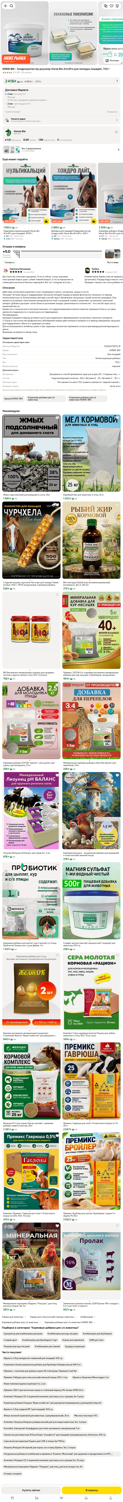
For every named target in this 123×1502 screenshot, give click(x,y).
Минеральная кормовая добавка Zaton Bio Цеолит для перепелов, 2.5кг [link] (89, 764)
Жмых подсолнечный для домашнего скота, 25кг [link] (26, 495)
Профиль (110, 1498)
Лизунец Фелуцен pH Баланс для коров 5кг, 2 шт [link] (26, 853)
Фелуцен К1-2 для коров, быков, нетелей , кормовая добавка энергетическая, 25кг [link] (28, 1124)
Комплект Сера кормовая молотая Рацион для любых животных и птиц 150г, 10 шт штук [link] (89, 1034)
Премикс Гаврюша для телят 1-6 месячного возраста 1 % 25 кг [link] (90, 1124)
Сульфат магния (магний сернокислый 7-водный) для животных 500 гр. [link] (89, 944)
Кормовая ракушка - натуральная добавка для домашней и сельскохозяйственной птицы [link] (91, 854)
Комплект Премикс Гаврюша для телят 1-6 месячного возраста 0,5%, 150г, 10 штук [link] (29, 1214)
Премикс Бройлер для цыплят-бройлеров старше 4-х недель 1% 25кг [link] (89, 1214)
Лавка (37, 1498)
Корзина (86, 1498)
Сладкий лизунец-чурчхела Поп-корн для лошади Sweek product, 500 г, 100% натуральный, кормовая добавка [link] (30, 583)
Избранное (61, 1498)
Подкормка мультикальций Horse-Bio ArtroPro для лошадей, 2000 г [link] (21, 232)
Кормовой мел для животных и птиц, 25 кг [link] (83, 495)
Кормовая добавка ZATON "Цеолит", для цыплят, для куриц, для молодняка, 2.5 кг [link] (29, 764)
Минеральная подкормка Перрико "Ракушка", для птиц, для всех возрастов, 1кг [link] (30, 1304)
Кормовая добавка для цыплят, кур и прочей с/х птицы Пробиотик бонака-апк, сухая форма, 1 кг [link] (30, 944)
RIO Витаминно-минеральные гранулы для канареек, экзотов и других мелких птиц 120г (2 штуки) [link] (28, 673)
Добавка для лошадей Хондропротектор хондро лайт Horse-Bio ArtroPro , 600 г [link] (71, 232)
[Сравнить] (106, 6)
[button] (16, 59)
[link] (23, 1333)
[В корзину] (46, 221)
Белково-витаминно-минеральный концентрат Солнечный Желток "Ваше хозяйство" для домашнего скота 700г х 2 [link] (29, 1034)
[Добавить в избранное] (111, 6)
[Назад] (6, 6)
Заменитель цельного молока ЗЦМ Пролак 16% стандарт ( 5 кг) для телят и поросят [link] (91, 1304)
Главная (12, 1498)
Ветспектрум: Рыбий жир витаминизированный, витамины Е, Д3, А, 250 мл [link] (87, 583)
